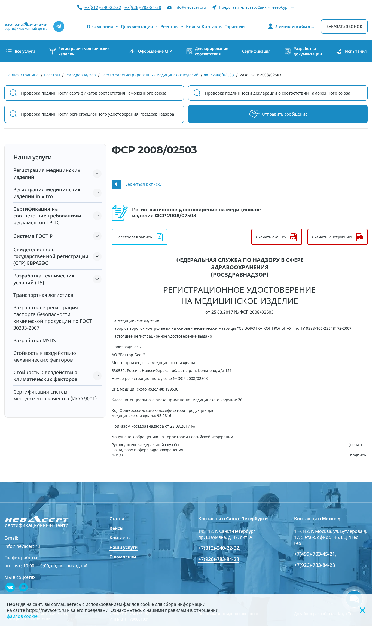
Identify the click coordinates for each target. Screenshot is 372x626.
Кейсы (116, 528)
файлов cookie (22, 616)
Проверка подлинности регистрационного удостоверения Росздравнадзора (97, 114)
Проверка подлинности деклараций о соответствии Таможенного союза (277, 93)
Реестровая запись (134, 237)
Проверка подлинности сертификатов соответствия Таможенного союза (93, 93)
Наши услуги (123, 547)
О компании (122, 557)
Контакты (120, 538)
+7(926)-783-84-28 (142, 7)
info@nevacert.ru (190, 7)
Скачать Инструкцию (332, 237)
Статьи (116, 519)
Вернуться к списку (143, 184)
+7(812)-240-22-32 (102, 7)
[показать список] (97, 173)
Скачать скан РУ (271, 237)
